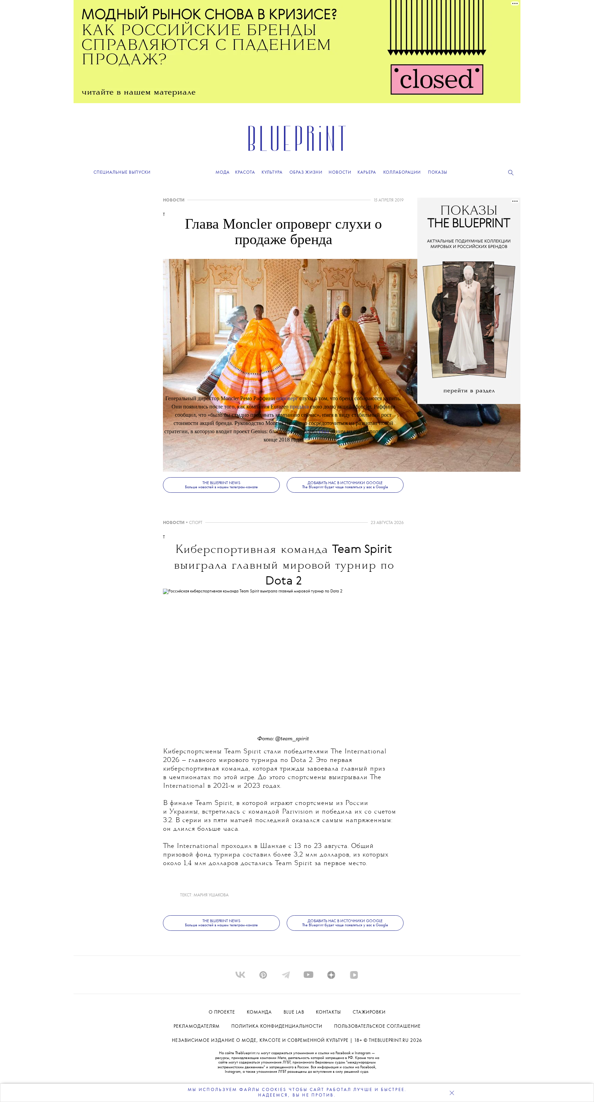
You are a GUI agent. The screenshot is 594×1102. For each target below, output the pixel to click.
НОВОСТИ (174, 200)
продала (299, 407)
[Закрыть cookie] (452, 1093)
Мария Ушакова (211, 895)
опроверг (287, 398)
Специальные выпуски (122, 172)
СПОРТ (195, 523)
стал (324, 431)
